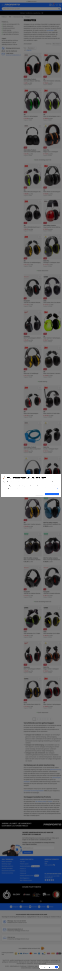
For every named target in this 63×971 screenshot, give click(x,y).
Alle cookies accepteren (51, 494)
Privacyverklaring (54, 488)
